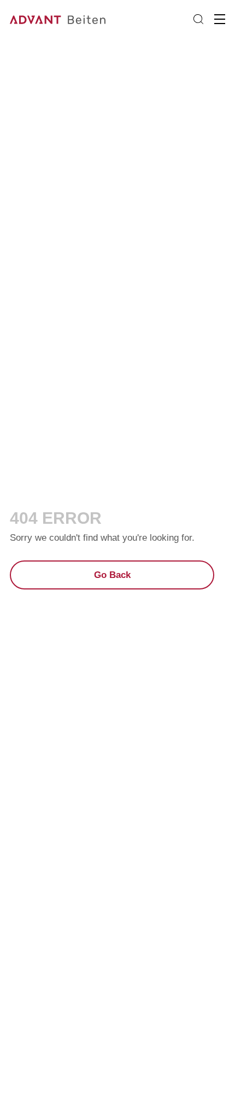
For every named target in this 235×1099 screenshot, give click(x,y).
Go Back (112, 575)
